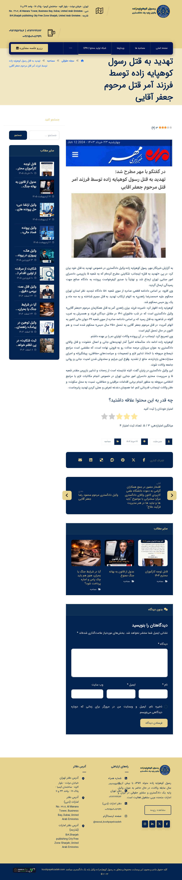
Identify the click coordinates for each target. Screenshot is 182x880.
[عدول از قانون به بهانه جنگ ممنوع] (47, 187)
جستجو (18, 135)
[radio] (134, 417)
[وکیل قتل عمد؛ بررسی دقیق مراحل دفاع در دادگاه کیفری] (47, 292)
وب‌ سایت (97, 684)
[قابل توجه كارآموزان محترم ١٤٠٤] (47, 169)
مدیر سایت (157, 441)
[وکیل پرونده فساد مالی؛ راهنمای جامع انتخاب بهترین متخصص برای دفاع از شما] (47, 233)
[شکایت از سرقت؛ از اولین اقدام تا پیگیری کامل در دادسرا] (47, 274)
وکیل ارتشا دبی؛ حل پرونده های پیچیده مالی (26, 209)
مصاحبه (108, 441)
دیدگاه (163, 644)
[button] (144, 460)
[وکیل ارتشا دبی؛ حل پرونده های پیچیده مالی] (47, 210)
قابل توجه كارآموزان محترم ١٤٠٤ (26, 168)
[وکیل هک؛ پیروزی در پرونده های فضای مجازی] (47, 256)
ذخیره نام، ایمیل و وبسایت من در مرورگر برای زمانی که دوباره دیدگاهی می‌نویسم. (116, 709)
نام (165, 684)
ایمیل (131, 684)
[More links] (70, 48)
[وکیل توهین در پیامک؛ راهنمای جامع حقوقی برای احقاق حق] (47, 327)
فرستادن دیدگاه (154, 723)
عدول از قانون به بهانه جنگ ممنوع (25, 186)
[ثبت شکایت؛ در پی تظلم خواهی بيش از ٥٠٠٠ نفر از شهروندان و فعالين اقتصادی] (47, 345)
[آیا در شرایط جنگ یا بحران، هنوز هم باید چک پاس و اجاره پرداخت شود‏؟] (47, 309)
